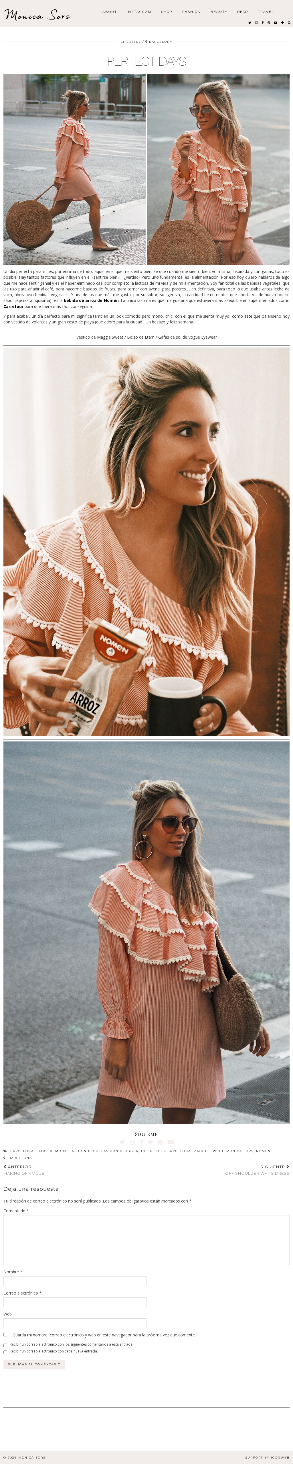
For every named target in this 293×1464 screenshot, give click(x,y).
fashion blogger (119, 1151)
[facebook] (263, 22)
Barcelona (19, 1158)
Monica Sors (38, 15)
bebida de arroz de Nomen (91, 300)
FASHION (191, 11)
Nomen (263, 1151)
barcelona (22, 1151)
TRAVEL (266, 11)
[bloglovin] (282, 22)
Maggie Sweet (208, 1151)
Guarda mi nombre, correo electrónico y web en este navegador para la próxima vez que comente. (104, 1335)
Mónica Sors (240, 1151)
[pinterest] (269, 22)
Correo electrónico (22, 1293)
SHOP (167, 11)
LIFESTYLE (131, 42)
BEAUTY (219, 11)
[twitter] (250, 22)
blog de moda (51, 1151)
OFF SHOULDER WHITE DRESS (257, 1170)
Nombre (12, 1271)
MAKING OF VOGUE (23, 1170)
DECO (242, 11)
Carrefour (13, 306)
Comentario (16, 1210)
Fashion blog (84, 1151)
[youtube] (276, 22)
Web (7, 1314)
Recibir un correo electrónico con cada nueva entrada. (54, 1351)
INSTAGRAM (139, 11)
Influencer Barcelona (166, 1151)
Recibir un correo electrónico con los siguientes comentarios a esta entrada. (71, 1344)
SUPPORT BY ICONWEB (267, 1457)
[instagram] (256, 22)
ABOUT (109, 11)
